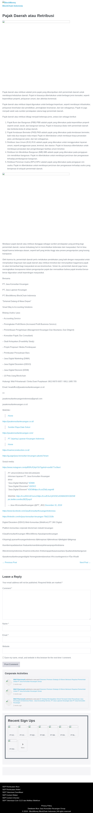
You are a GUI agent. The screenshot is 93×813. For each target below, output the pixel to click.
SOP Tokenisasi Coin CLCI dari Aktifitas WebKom (21, 800)
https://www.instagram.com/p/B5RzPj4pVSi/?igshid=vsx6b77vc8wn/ (31, 467)
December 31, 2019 (53, 505)
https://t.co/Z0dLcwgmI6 (44, 490)
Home (10, 416)
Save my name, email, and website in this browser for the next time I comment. (37, 658)
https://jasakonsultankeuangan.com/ (17, 433)
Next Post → (85, 562)
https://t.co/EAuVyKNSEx (48, 496)
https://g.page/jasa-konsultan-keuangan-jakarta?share (25, 456)
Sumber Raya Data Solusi (19, 427)
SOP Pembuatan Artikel (11, 789)
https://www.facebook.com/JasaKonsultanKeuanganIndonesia (28, 511)
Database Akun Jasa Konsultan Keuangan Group (46, 808)
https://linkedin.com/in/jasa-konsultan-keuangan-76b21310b (28, 517)
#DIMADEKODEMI (67, 496)
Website (5, 646)
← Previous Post (9, 562)
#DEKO (32, 486)
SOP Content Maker (10, 795)
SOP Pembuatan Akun (10, 787)
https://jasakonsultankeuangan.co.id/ (18, 421)
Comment (7, 588)
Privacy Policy (46, 806)
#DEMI (31, 490)
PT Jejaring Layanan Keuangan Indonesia (26, 439)
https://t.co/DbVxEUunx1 (26, 496)
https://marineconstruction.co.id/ (15, 450)
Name (5, 624)
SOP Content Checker (10, 798)
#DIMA (32, 483)
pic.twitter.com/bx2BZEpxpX (20, 499)
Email (5, 635)
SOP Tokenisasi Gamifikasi (12, 792)
